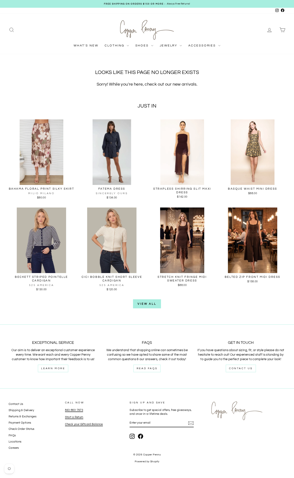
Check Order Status (21, 429)
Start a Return (74, 417)
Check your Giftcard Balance (84, 424)
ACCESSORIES (202, 45)
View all (147, 303)
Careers (14, 448)
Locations (15, 441)
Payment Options (20, 422)
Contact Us (241, 368)
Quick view (41, 180)
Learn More (53, 368)
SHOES (142, 45)
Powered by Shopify (147, 461)
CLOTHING (115, 45)
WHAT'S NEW (86, 45)
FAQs (12, 435)
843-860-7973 (74, 410)
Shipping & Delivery (21, 410)
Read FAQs (147, 368)
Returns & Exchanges (22, 416)
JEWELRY (169, 45)
